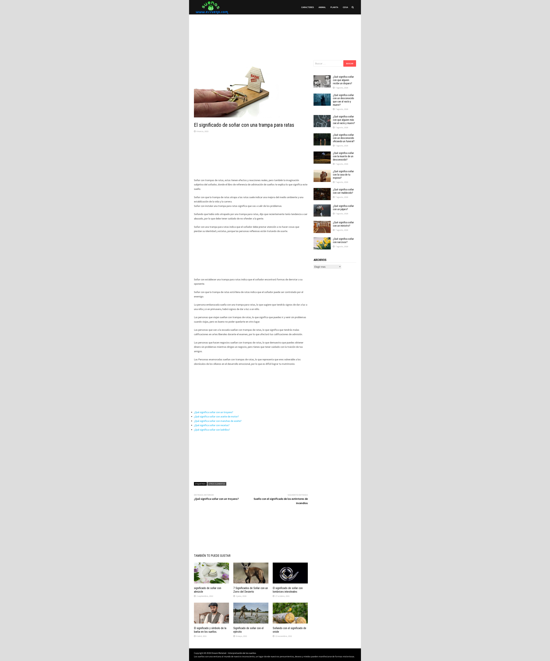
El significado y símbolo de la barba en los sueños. (210, 629)
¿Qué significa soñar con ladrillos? (212, 429)
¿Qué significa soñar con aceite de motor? (216, 416)
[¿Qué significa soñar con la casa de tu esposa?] (322, 171)
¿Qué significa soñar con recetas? (211, 425)
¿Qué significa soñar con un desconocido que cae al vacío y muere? (343, 100)
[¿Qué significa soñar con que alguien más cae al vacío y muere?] (322, 117)
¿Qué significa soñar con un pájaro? (343, 207)
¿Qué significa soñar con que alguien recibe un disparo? (343, 80)
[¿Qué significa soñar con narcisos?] (322, 239)
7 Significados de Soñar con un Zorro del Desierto (250, 589)
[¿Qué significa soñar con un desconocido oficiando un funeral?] (322, 135)
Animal (322, 7)
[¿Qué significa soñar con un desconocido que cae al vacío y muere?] (322, 95)
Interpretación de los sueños (242, 653)
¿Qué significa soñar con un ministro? (343, 224)
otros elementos (217, 483)
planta (334, 7)
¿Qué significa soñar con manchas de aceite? (217, 421)
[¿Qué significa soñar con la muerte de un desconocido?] (322, 153)
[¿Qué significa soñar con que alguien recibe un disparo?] (322, 77)
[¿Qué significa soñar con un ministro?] (322, 222)
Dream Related (218, 653)
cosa (345, 7)
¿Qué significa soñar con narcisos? (343, 240)
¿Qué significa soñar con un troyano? (213, 412)
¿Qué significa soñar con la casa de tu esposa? (343, 174)
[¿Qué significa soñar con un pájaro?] (322, 206)
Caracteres (307, 7)
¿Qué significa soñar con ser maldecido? (343, 191)
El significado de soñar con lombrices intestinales (288, 589)
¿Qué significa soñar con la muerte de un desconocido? (343, 156)
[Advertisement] (275, 34)
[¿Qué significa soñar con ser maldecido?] (322, 190)
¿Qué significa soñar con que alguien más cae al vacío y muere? (344, 120)
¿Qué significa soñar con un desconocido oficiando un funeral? (343, 138)
